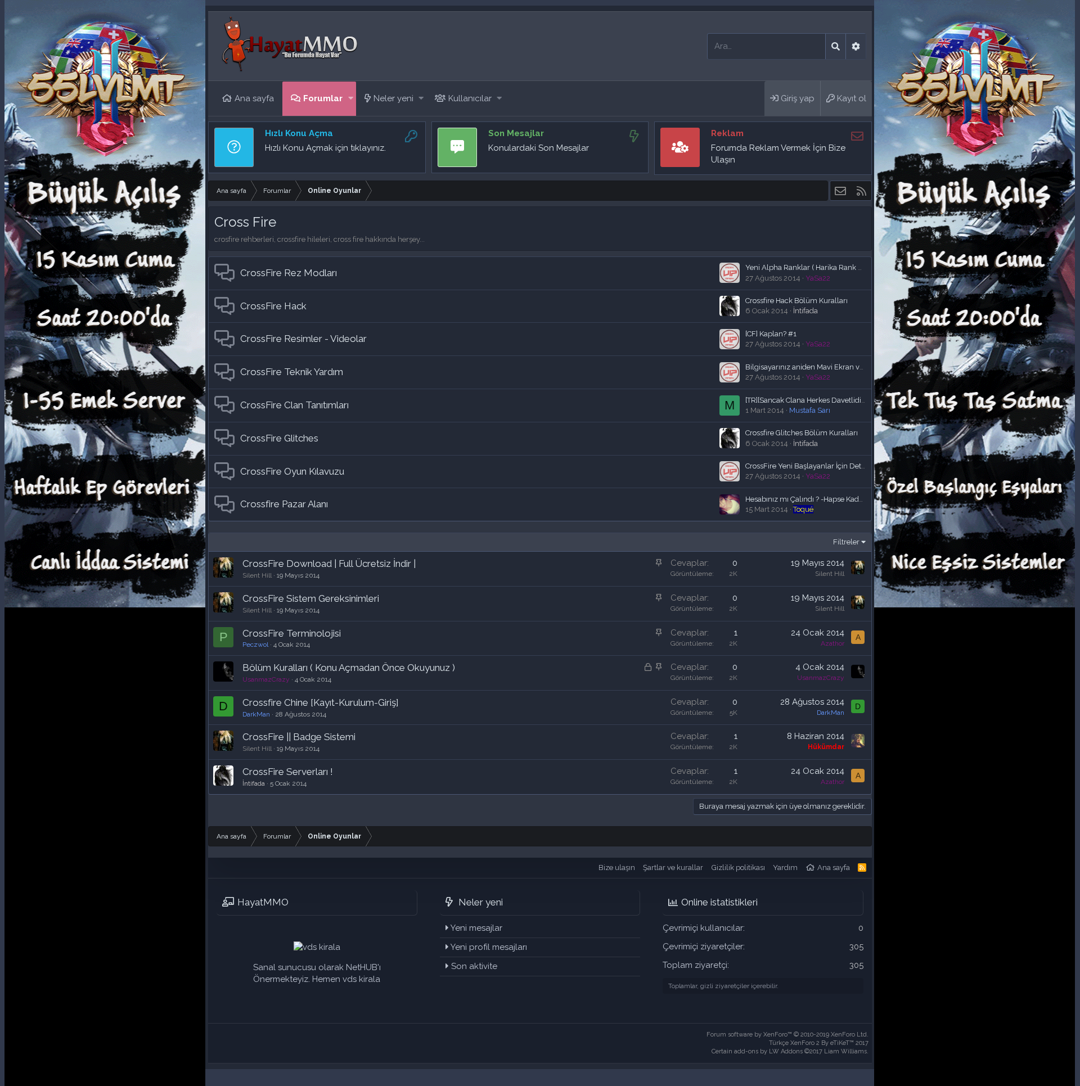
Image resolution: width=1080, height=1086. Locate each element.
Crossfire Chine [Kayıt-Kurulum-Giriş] (320, 702)
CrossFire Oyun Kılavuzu (292, 471)
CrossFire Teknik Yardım (291, 371)
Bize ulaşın (616, 867)
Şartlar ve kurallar (673, 867)
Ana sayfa (254, 98)
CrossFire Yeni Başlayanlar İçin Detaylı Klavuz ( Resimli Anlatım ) (853, 466)
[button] (350, 99)
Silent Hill (257, 575)
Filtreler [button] (846, 542)
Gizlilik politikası (738, 867)
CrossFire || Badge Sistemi (299, 736)
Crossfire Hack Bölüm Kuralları (796, 300)
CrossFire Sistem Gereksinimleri (310, 598)
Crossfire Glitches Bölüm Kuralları (801, 433)
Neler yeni (393, 98)
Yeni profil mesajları (489, 947)
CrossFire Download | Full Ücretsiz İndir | (329, 563)
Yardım (785, 867)
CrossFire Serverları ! (287, 771)
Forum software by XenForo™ (787, 1034)
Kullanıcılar (470, 98)
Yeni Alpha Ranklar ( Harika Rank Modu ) (813, 267)
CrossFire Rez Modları (288, 272)
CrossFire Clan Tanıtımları (294, 405)
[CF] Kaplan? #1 (770, 334)
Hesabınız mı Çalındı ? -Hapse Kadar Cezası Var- (824, 499)
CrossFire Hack (273, 306)
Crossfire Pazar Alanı (284, 504)
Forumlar (323, 98)
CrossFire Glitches (279, 438)
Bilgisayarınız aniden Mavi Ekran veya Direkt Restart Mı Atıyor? (849, 367)
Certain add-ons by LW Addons (790, 1051)
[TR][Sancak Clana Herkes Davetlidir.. (806, 400)
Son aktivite (474, 966)
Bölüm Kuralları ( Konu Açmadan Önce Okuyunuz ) (348, 667)
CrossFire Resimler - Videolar (303, 338)
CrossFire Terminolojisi (291, 633)
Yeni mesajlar (476, 928)
